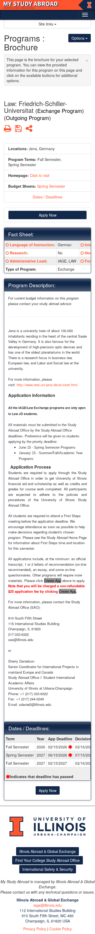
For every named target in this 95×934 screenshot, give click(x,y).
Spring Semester (51, 186)
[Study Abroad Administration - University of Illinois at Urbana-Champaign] (47, 5)
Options (79, 38)
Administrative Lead (28, 261)
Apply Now (47, 215)
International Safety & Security (47, 869)
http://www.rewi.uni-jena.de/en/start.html (47, 384)
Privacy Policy (34, 928)
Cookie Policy (60, 928)
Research (18, 252)
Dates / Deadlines (47, 197)
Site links (46, 24)
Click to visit (39, 175)
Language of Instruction (32, 244)
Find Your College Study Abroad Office (47, 860)
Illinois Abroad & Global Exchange (47, 851)
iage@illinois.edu (48, 905)
